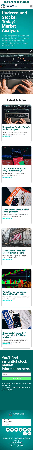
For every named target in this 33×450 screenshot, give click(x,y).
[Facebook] (21, 2)
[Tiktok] (15, 2)
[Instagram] (18, 2)
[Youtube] (11, 2)
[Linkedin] (27, 2)
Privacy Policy (8, 421)
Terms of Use (7, 425)
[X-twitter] (24, 2)
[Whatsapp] (5, 2)
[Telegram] (8, 2)
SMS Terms (6, 423)
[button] (31, 6)
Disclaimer (7, 419)
